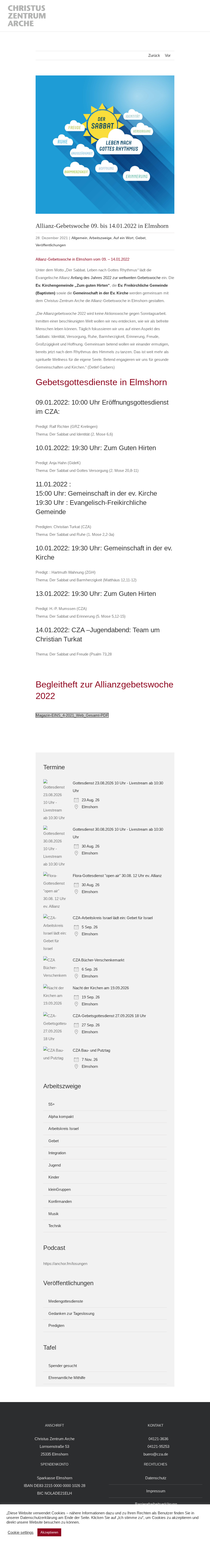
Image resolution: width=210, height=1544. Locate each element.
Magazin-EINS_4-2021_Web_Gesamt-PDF (72, 715)
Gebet (140, 238)
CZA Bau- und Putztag (91, 1050)
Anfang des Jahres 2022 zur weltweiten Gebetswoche (116, 277)
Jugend (54, 1165)
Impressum (155, 1491)
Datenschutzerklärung (38, 1518)
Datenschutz (155, 1478)
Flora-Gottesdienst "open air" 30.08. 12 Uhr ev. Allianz (117, 875)
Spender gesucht (62, 1365)
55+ (51, 1104)
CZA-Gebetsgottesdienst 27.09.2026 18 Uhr (109, 1016)
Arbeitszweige (100, 238)
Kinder (53, 1177)
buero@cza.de (155, 1454)
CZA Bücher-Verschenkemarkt (98, 960)
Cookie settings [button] (21, 1532)
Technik (54, 1226)
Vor (168, 55)
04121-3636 (158, 1439)
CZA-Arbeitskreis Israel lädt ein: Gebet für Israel (113, 918)
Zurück (154, 55)
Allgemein (79, 238)
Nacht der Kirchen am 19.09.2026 (101, 988)
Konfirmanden (60, 1201)
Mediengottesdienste (65, 1301)
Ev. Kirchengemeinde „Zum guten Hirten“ (73, 285)
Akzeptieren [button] (49, 1532)
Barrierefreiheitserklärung (156, 1504)
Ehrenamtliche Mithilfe (66, 1377)
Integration (57, 1153)
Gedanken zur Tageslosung (71, 1313)
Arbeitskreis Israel (63, 1128)
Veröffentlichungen (51, 245)
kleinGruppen (59, 1189)
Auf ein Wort (123, 238)
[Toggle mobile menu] (197, 15)
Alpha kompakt (61, 1116)
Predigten (56, 1325)
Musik (53, 1214)
